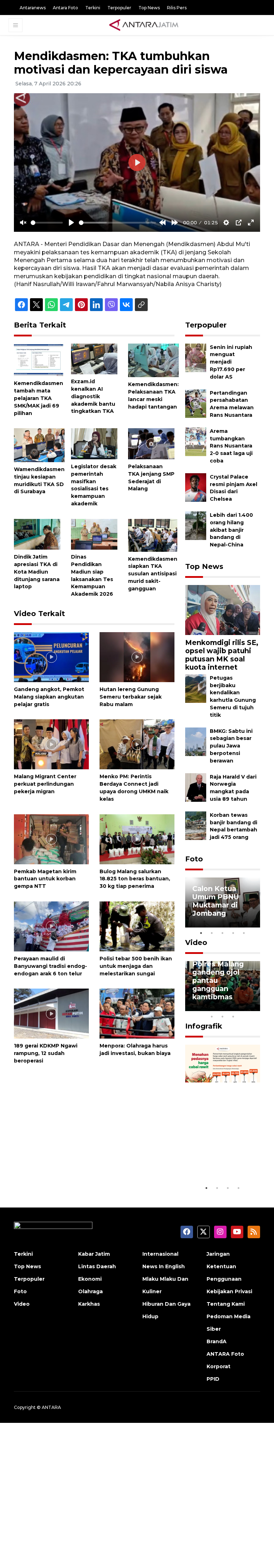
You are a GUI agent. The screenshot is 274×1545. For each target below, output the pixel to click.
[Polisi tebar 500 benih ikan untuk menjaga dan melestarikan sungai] (137, 925)
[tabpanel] (222, 903)
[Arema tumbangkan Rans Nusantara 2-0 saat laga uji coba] (195, 441)
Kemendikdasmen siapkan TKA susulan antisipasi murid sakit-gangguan (152, 574)
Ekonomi (90, 1279)
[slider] (47, 222)
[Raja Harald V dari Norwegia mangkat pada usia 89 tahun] (195, 787)
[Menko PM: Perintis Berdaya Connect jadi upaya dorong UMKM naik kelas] (137, 744)
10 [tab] (233, 1016)
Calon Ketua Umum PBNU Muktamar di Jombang (215, 901)
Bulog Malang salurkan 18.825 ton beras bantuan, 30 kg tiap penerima (135, 879)
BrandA (217, 1341)
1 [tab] (201, 932)
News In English (163, 1266)
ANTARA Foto (225, 1354)
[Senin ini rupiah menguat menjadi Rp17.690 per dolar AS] (195, 357)
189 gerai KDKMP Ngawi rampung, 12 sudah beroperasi (45, 1053)
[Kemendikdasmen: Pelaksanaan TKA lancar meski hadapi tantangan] (153, 359)
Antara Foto (65, 7)
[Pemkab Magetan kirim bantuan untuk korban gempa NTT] (51, 838)
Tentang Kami (226, 1304)
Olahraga (90, 1291)
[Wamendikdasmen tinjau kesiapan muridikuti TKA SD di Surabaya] (39, 444)
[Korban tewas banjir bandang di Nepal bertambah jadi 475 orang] (195, 825)
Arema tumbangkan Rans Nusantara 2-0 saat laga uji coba (231, 446)
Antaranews (33, 7)
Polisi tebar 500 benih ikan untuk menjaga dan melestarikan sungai (136, 966)
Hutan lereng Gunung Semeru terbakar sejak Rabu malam (131, 697)
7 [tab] (254, 1007)
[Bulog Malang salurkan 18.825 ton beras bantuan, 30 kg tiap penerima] (137, 838)
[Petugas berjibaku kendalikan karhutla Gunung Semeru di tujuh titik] (195, 688)
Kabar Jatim (94, 1254)
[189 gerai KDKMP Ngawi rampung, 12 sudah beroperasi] (51, 1013)
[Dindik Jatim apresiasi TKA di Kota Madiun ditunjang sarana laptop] (37, 533)
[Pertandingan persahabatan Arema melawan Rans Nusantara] (195, 403)
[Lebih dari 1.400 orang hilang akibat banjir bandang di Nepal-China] (195, 525)
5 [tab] (244, 932)
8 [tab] (211, 1016)
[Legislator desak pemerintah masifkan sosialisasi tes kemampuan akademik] (94, 443)
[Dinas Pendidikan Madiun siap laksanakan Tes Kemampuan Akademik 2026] (94, 533)
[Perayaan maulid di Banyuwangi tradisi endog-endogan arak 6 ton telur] (51, 925)
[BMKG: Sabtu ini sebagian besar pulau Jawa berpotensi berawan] (195, 741)
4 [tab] (233, 932)
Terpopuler (119, 7)
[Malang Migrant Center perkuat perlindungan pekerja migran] (51, 744)
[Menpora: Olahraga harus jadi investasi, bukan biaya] (137, 1013)
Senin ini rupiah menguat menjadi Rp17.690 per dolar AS (231, 362)
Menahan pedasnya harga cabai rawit (221, 1159)
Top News (149, 7)
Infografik (203, 1026)
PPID (213, 1379)
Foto (194, 859)
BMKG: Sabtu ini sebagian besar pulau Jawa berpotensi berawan (231, 746)
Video (196, 942)
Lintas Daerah (97, 1266)
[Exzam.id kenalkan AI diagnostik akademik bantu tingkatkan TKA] (94, 358)
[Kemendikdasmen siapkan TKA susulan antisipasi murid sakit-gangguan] (152, 534)
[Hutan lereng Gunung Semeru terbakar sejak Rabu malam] (137, 656)
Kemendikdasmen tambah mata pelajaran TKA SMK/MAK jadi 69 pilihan (38, 398)
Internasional (160, 1254)
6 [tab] (244, 1007)
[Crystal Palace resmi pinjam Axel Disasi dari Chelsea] (195, 487)
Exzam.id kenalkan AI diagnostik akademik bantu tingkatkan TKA (93, 396)
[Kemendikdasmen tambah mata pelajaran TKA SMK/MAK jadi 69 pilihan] (38, 359)
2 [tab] (211, 932)
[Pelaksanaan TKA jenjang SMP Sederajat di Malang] (151, 443)
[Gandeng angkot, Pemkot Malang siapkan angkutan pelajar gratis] (51, 656)
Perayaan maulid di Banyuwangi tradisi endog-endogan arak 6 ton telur (50, 966)
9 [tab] (222, 1016)
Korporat (218, 1366)
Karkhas (89, 1304)
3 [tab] (222, 932)
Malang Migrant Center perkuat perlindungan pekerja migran (45, 784)
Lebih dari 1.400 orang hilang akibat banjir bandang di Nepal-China (231, 530)
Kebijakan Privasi (229, 1291)
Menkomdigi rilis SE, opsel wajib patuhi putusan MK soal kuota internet (221, 654)
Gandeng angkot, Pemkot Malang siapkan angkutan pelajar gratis (49, 697)
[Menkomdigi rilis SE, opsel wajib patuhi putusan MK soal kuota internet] (222, 609)
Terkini (92, 7)
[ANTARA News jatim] (143, 25)
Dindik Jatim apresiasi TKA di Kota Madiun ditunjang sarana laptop (37, 572)
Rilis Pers (177, 7)
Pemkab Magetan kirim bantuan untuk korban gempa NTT (45, 879)
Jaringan (218, 1254)
